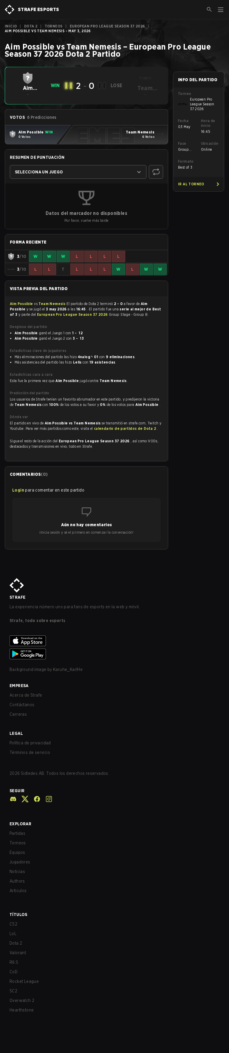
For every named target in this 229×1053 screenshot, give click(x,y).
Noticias (17, 871)
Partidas (17, 833)
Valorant (18, 952)
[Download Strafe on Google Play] (114, 654)
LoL (13, 933)
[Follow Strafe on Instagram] (46, 799)
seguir (17, 790)
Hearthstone (22, 1010)
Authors (17, 881)
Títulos (18, 914)
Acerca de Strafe (26, 695)
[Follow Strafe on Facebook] (35, 799)
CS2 (13, 924)
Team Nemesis (52, 303)
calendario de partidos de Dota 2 (125, 428)
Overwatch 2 (22, 1000)
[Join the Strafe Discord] (13, 799)
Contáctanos (22, 704)
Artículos (18, 890)
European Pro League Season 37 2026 (107, 26)
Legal (16, 733)
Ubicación (210, 143)
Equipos (17, 852)
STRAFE (17, 597)
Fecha (183, 120)
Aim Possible (22, 303)
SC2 (13, 991)
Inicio (11, 26)
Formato (186, 161)
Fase (182, 143)
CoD (14, 971)
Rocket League (24, 981)
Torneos (54, 26)
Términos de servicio (30, 752)
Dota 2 (30, 26)
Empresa (19, 685)
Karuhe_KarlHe (68, 669)
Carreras (18, 714)
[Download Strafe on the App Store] (114, 640)
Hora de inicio (208, 123)
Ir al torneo (191, 184)
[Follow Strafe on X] (23, 799)
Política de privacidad (30, 743)
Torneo (184, 93)
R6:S (14, 962)
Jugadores (20, 862)
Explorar (20, 823)
